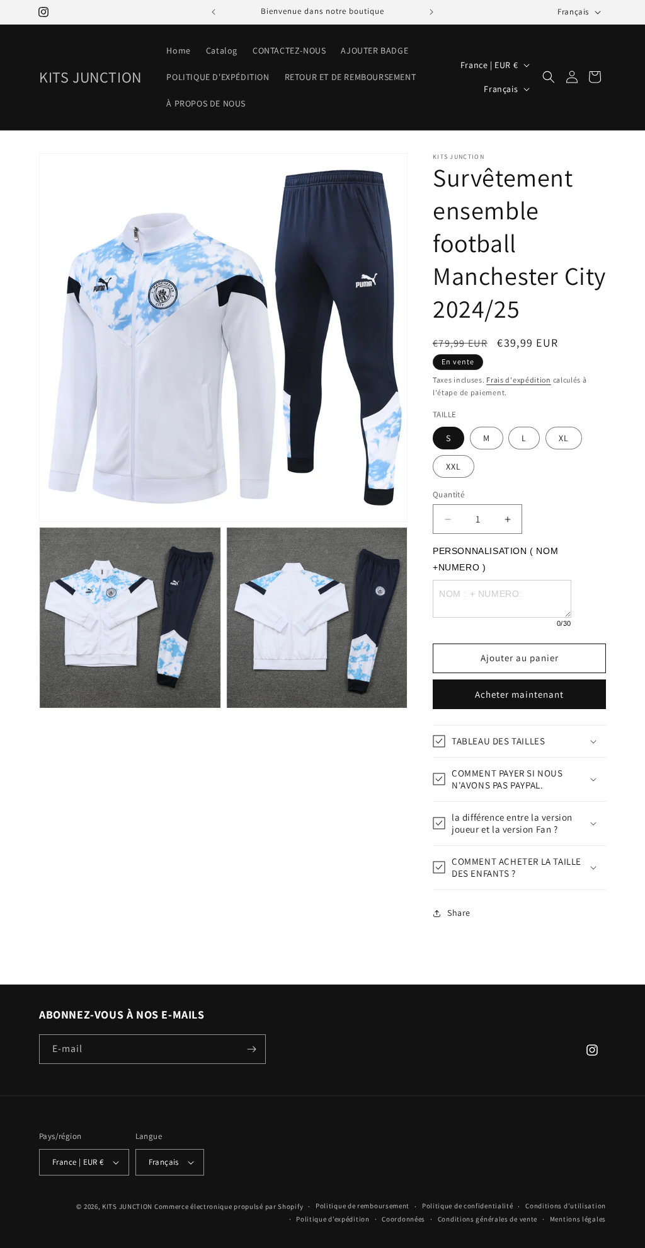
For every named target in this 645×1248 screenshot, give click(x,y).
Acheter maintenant (519, 694)
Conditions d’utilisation (565, 1205)
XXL (453, 466)
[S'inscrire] (251, 1049)
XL (564, 438)
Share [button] (459, 912)
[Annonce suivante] (431, 12)
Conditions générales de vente (487, 1219)
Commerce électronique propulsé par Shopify (228, 1206)
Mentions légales (578, 1219)
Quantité (448, 494)
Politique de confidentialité (467, 1205)
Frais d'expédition (518, 379)
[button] (548, 77)
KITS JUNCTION (127, 1206)
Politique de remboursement (362, 1205)
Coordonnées (403, 1219)
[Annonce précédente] (213, 12)
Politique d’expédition (332, 1219)
